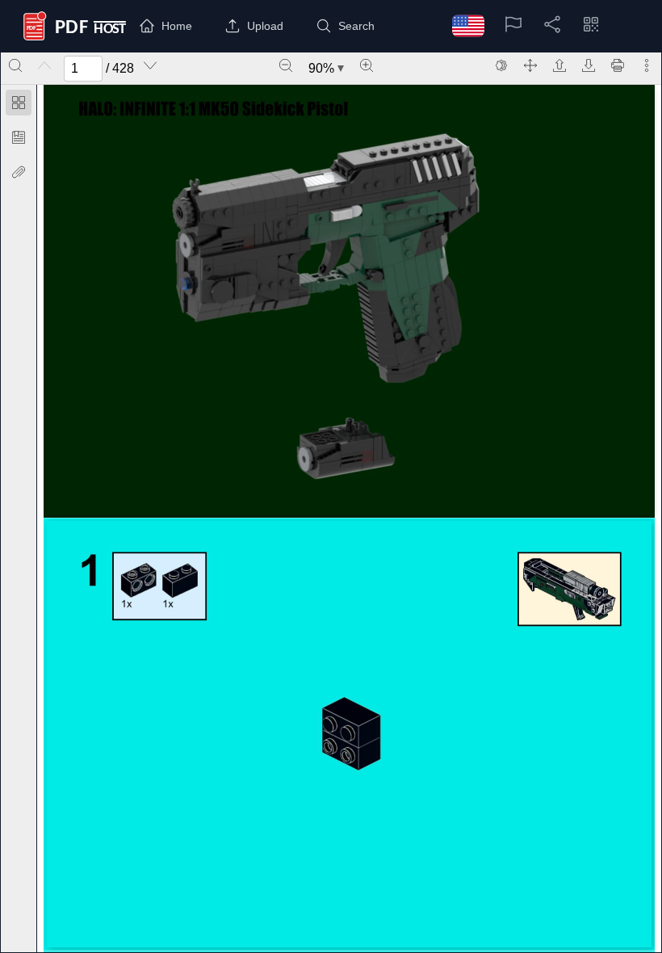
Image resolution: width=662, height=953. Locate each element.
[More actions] (647, 65)
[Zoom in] (366, 65)
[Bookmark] (18, 137)
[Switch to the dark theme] (501, 65)
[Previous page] (44, 65)
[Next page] (150, 65)
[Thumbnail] (18, 102)
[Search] (15, 65)
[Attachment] (18, 172)
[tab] (18, 105)
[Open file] (559, 65)
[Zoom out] (286, 65)
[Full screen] (530, 65)
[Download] (588, 65)
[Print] (618, 65)
